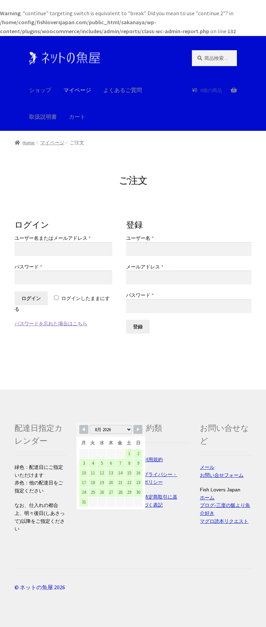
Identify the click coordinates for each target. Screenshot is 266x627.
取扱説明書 (43, 116)
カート (77, 116)
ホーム (207, 497)
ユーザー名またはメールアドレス (52, 238)
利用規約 (153, 459)
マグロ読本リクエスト (224, 521)
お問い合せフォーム (221, 475)
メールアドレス (144, 267)
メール (207, 467)
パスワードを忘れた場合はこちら (51, 323)
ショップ (40, 90)
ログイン (31, 298)
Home (29, 142)
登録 (138, 327)
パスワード (28, 267)
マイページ (52, 142)
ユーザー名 (139, 238)
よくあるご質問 (122, 90)
